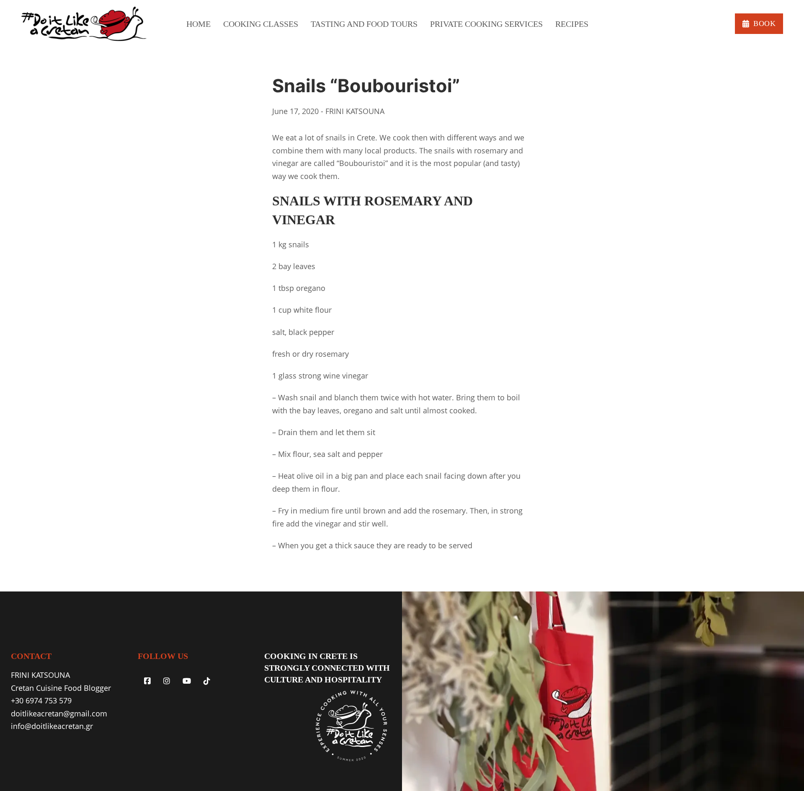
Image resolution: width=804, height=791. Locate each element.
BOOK (764, 23)
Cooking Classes (260, 24)
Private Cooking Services (486, 24)
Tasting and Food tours (364, 24)
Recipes (571, 24)
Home (198, 24)
